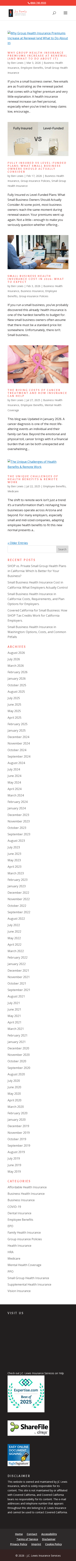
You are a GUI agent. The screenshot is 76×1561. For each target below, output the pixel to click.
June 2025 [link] (14, 704)
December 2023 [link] (18, 815)
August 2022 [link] (16, 919)
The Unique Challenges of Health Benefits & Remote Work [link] (33, 479)
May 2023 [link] (14, 860)
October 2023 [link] (17, 828)
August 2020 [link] (16, 1074)
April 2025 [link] (14, 718)
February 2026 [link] (17, 672)
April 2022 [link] (14, 945)
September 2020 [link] (19, 1068)
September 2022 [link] (19, 912)
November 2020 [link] (19, 1055)
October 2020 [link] (17, 1061)
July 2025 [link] (14, 698)
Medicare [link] (13, 491)
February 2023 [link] (17, 880)
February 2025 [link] (17, 724)
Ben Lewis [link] (17, 62)
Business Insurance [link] (32, 291)
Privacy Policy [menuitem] (18, 1544)
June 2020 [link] (14, 1087)
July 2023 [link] (14, 847)
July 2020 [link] (14, 1081)
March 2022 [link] (16, 951)
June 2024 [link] (14, 776)
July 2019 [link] (14, 1158)
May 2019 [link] (14, 1172)
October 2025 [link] (17, 685)
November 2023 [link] (19, 821)
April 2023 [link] (14, 867)
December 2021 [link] (18, 971)
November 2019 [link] (19, 1133)
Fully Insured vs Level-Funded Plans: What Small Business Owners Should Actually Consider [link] (37, 167)
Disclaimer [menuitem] (49, 1539)
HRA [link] (10, 1252)
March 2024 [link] (16, 795)
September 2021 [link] (19, 990)
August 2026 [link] (16, 653)
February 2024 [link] (17, 802)
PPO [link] (10, 1272)
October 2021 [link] (17, 983)
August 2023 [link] (16, 841)
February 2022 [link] (17, 957)
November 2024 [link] (19, 743)
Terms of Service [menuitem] (27, 1539)
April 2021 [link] (14, 1022)
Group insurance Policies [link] (35, 181)
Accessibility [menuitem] (49, 1534)
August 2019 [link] (16, 1152)
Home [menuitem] (19, 1534)
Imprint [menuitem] (36, 1544)
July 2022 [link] (14, 925)
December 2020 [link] (18, 1048)
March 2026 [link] (16, 666)
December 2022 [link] (18, 893)
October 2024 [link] (17, 750)
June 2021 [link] (14, 1009)
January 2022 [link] (17, 964)
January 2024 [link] (17, 808)
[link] (17, 13)
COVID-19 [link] (14, 1207)
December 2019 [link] (18, 1126)
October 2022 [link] (17, 906)
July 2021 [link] (14, 1003)
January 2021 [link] (17, 1042)
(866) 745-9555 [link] (38, 2)
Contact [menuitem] (32, 1534)
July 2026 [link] (14, 659)
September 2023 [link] (19, 834)
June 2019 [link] (14, 1165)
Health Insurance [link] (19, 1246)
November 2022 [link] (19, 899)
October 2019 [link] (17, 1139)
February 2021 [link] (17, 1035)
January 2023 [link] (17, 886)
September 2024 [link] (19, 756)
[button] (65, 15)
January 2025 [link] (17, 730)
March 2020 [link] (16, 1107)
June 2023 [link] (14, 854)
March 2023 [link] (16, 873)
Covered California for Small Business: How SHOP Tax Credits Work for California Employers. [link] (37, 615)
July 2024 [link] (14, 769)
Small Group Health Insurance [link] (28, 1278)
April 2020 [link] (14, 1100)
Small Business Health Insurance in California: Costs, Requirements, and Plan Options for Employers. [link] (36, 599)
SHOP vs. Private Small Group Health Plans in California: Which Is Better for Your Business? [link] (37, 571)
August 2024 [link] (16, 763)
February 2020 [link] (17, 1113)
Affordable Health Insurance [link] (27, 1187)
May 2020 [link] (14, 1094)
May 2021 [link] (14, 1016)
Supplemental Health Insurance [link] (29, 1284)
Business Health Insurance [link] (26, 1194)
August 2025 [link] (16, 692)
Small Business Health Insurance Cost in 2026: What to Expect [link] (36, 279)
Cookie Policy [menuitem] (53, 1544)
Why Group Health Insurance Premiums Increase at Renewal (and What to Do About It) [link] (37, 55)
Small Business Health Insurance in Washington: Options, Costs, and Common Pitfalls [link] (37, 632)
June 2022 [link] (14, 931)
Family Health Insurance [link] (24, 1232)
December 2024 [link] (18, 737)
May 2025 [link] (14, 711)
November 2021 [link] (19, 977)
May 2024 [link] (14, 782)
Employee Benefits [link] (32, 67)
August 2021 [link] (16, 996)
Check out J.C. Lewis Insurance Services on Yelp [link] (36, 1373)
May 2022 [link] (14, 938)
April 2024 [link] (14, 789)
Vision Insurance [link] (19, 1291)
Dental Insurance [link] (19, 1213)
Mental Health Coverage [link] (24, 1265)
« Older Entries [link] (18, 543)
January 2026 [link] (17, 679)
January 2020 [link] (17, 1120)
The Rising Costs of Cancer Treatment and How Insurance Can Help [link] (37, 393)
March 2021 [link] (16, 1029)
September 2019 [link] (19, 1146)
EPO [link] (10, 1226)
